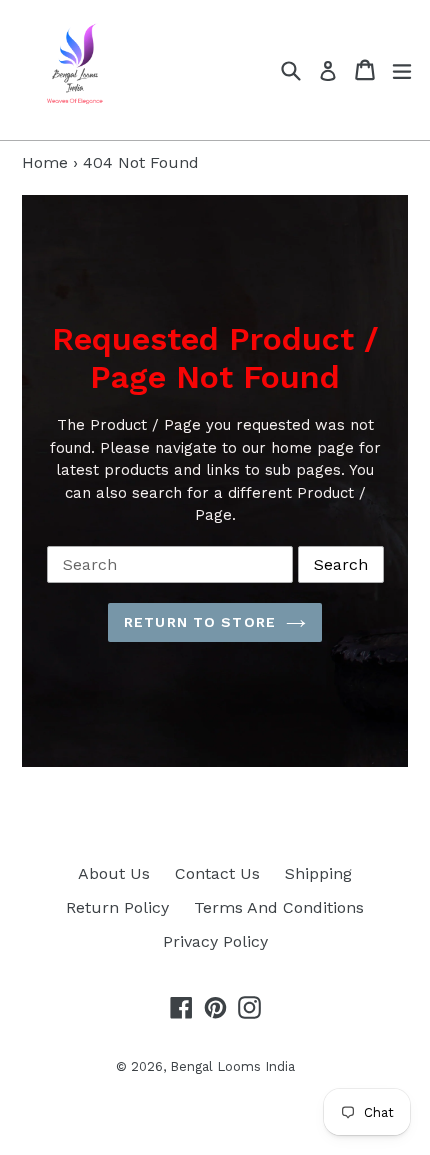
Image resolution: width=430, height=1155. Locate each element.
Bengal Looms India (232, 1066)
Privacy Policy (215, 941)
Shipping (318, 873)
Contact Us (217, 873)
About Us (114, 873)
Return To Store (200, 622)
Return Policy (117, 907)
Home (45, 162)
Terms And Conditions (279, 907)
